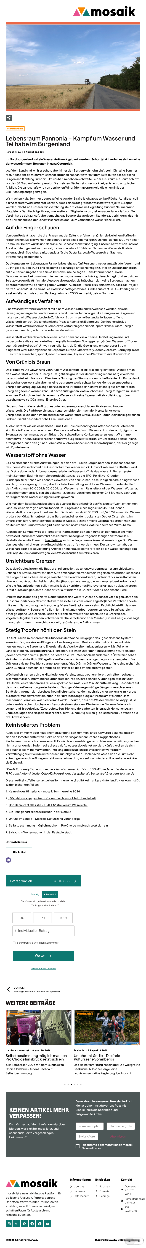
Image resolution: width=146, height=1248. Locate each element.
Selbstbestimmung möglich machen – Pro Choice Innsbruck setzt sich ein (58, 825)
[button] (9, 11)
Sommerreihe (15, 128)
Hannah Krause (16, 842)
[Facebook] (39, 1223)
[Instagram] (9, 1223)
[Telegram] (32, 1223)
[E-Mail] (8, 860)
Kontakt (126, 1179)
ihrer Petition (53, 540)
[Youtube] (47, 1223)
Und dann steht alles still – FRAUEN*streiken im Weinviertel (48, 805)
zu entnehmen (104, 284)
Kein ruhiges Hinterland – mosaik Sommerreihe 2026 (44, 791)
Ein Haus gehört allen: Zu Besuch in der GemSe (40, 812)
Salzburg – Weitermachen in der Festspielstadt (40, 832)
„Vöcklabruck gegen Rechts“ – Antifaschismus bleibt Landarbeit (52, 798)
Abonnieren (118, 1136)
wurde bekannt (112, 732)
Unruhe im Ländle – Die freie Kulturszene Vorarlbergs (44, 818)
